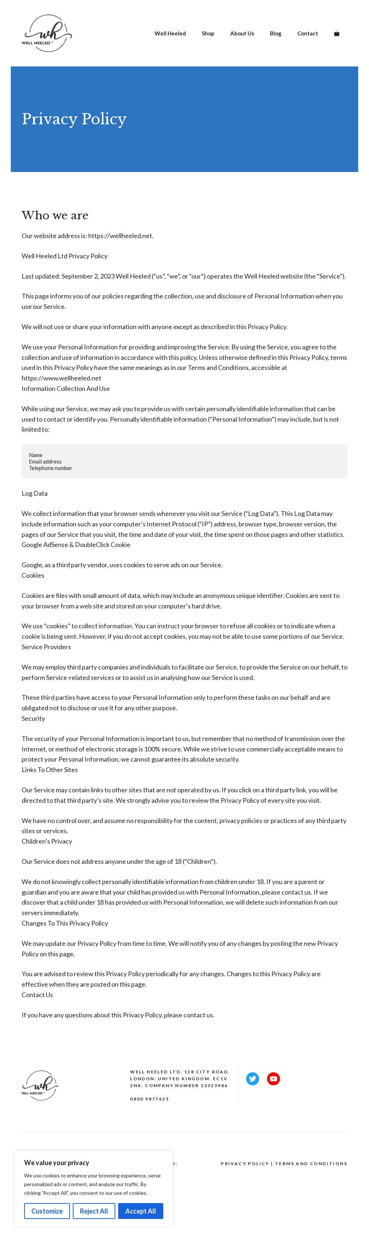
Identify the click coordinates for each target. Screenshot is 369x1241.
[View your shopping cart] (336, 33)
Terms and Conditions (311, 1163)
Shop (208, 33)
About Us (242, 33)
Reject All (94, 1211)
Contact (307, 33)
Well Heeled (170, 33)
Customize (47, 1211)
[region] (93, 1189)
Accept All (140, 1211)
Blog (275, 33)
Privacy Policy (245, 1163)
